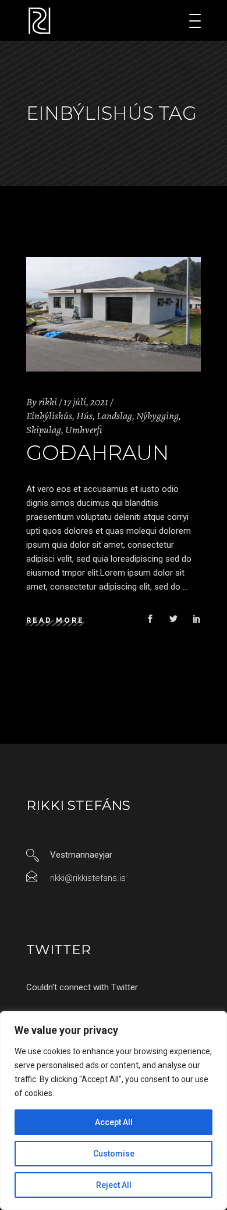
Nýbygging (157, 416)
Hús (84, 416)
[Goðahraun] (113, 314)
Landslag (114, 416)
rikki (47, 402)
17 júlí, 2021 (85, 402)
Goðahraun (97, 452)
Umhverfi (83, 430)
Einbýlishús (49, 416)
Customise (113, 1153)
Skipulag (43, 430)
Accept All (114, 1122)
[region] (113, 1110)
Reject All (114, 1185)
